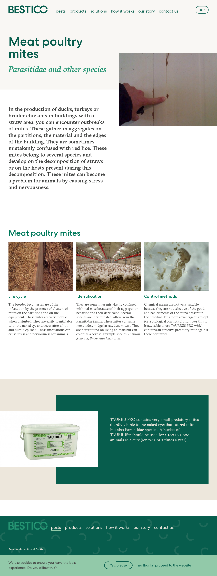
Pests (61, 11)
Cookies (40, 549)
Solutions (98, 11)
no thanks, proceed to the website (164, 565)
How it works (122, 11)
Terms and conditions (21, 549)
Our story (146, 11)
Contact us (168, 11)
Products (78, 11)
